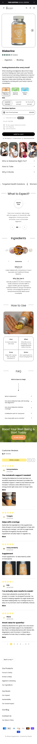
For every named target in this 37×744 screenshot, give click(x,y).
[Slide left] (3, 2)
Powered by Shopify (26, 736)
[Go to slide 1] (17, 227)
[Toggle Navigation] (4, 8)
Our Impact (6, 695)
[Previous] (12, 227)
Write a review (14, 460)
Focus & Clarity (7, 673)
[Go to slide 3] (20, 227)
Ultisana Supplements (12, 736)
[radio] (18, 112)
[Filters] (29, 460)
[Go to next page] (29, 644)
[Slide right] (34, 2)
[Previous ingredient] (8, 261)
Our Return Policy (8, 720)
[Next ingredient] (28, 261)
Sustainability (6, 699)
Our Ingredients (7, 685)
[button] (26, 8)
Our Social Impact (8, 704)
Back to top (8, 660)
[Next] (25, 227)
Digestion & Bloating (9, 681)
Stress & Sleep (7, 677)
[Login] (30, 8)
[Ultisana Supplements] (9, 8)
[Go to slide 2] (19, 227)
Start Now (18, 437)
